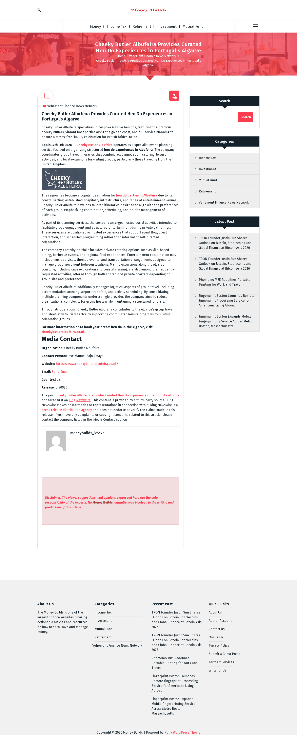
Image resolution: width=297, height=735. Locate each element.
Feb (174, 95)
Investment (167, 26)
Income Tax (116, 26)
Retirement (142, 26)
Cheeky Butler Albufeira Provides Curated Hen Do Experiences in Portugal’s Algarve (117, 395)
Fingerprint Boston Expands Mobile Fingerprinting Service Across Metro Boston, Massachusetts (225, 321)
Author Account (220, 621)
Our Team (216, 637)
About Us (215, 612)
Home (121, 56)
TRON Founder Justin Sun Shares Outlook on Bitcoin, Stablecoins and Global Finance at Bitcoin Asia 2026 (225, 243)
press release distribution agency (67, 410)
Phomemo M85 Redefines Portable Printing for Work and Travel (224, 282)
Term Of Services (221, 662)
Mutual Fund (193, 26)
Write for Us (217, 670)
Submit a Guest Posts (224, 654)
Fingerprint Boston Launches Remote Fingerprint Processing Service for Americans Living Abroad (226, 300)
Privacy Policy (219, 645)
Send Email (60, 372)
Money (95, 26)
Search (224, 101)
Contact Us (217, 629)
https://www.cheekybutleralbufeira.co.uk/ (87, 364)
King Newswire (80, 400)
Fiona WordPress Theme (182, 732)
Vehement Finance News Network (152, 56)
